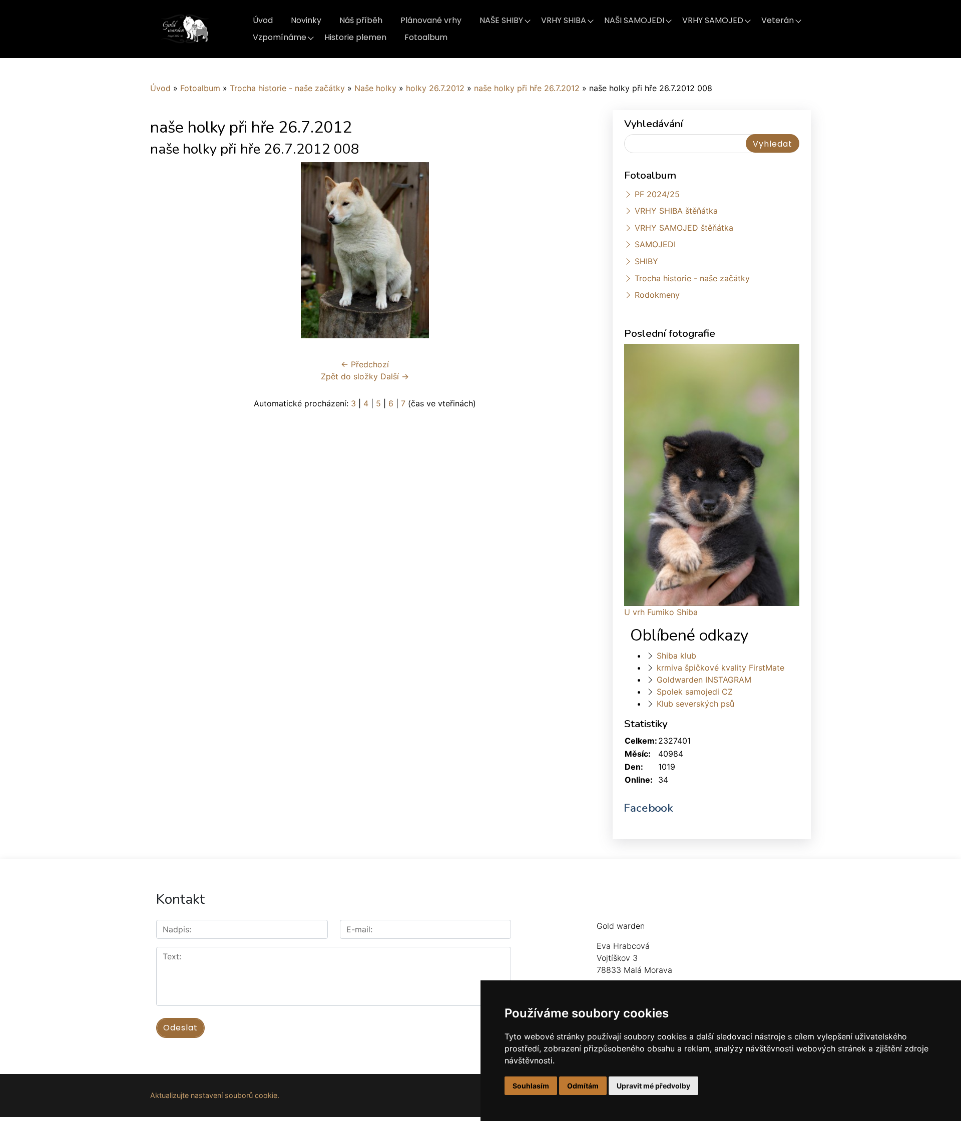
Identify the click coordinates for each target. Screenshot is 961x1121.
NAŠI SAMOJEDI (634, 20)
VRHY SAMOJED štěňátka (684, 228)
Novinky (306, 20)
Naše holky (376, 88)
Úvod (263, 20)
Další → (394, 376)
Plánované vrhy (430, 20)
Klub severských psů (695, 704)
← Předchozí (365, 364)
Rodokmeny (657, 295)
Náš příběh (360, 20)
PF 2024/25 (657, 194)
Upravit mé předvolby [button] (653, 1085)
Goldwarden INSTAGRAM (704, 680)
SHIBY (646, 261)
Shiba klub (676, 656)
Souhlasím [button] (531, 1085)
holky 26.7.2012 (435, 88)
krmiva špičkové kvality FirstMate (720, 668)
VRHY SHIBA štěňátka (676, 211)
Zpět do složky (349, 376)
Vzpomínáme (279, 37)
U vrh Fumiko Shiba (661, 612)
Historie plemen (355, 37)
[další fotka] (563, 250)
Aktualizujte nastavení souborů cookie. (214, 1095)
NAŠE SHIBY (501, 20)
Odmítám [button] (583, 1085)
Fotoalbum (425, 37)
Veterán (777, 20)
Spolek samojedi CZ (695, 692)
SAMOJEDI (655, 244)
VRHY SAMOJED (712, 20)
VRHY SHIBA (563, 20)
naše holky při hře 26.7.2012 (527, 88)
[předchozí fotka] (166, 250)
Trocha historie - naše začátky (287, 88)
